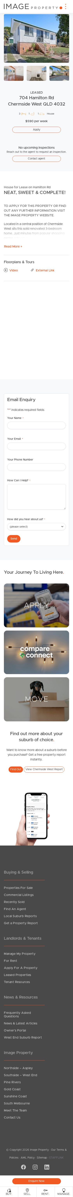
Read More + (13, 246)
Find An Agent (15, 909)
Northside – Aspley (18, 1068)
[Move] (36, 699)
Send (14, 538)
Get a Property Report (21, 923)
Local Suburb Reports (20, 916)
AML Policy (28, 1157)
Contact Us (12, 1117)
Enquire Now (36, 1181)
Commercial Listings (19, 895)
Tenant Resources (17, 982)
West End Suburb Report (23, 1037)
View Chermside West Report (44, 769)
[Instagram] (35, 1168)
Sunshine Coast (15, 1096)
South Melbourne (17, 1103)
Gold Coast (12, 1089)
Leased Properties (17, 975)
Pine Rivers (12, 1082)
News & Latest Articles (20, 1023)
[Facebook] (23, 1168)
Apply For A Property (20, 967)
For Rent (10, 960)
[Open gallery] (36, 38)
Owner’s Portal (15, 1030)
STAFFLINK (56, 1157)
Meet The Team (15, 1110)
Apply (36, 129)
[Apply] (36, 605)
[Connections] (36, 652)
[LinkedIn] (46, 1168)
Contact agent (36, 158)
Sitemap (42, 1157)
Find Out (15, 769)
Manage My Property (19, 953)
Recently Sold (14, 902)
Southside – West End (20, 1075)
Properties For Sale (18, 887)
